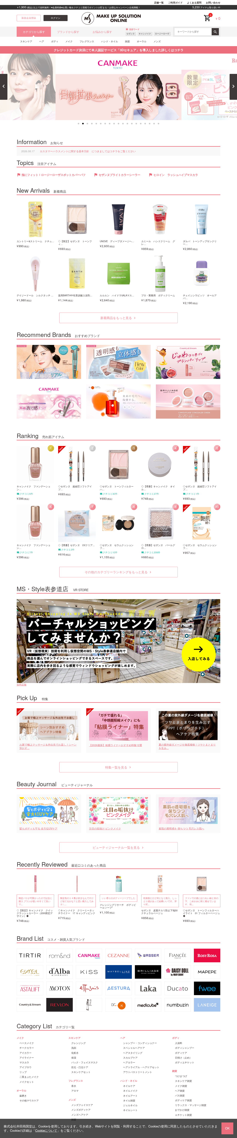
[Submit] (215, 31)
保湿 (73, 1057)
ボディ (54, 41)
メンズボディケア (81, 1109)
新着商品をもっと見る (118, 318)
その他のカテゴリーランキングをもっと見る (118, 572)
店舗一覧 (159, 2)
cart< (207, 15)
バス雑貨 (180, 1095)
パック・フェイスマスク (84, 1062)
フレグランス (87, 41)
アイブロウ (25, 1067)
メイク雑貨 (181, 1086)
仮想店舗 (21, 684)
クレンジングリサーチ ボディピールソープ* (118, 906)
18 (154, 123)
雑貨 (127, 41)
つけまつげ (181, 1076)
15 (140, 123)
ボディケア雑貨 (183, 1100)
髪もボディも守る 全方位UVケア (38, 828)
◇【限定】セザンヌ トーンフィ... (75, 243)
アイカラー (25, 1052)
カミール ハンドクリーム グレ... (158, 243)
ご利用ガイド (175, 2)
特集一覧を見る (118, 767)
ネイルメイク (130, 1090)
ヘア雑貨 (180, 1090)
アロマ (75, 1090)
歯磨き (23, 1095)
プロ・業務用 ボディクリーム (158, 295)
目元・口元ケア (79, 1067)
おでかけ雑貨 (182, 1110)
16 (145, 123)
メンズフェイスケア (82, 1105)
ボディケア (181, 1052)
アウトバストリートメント (137, 1072)
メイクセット (26, 1082)
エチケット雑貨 (183, 1115)
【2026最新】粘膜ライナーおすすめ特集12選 (115, 745)
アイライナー (26, 1057)
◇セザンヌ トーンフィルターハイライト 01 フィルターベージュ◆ (201, 913)
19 (158, 123)
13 (132, 123)
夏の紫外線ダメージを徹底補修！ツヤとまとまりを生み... (187, 746)
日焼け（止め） (183, 1057)
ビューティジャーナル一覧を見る (119, 847)
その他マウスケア (29, 1100)
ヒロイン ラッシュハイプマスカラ (175, 175)
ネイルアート (130, 1095)
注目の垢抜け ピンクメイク (105, 828)
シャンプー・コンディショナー (140, 1043)
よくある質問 (194, 2)
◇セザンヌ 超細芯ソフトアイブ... (75, 488)
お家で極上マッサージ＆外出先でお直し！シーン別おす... (47, 746)
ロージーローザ (162, 33)
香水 (73, 1086)
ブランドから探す (68, 32)
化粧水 (75, 1052)
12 (127, 123)
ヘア (41, 41)
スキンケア (26, 41)
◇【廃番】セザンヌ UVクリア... (76, 545)
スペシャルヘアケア (134, 1048)
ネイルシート (130, 1110)
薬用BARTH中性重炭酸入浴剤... (75, 295)
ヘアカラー (129, 1062)
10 (118, 123)
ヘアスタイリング (132, 1052)
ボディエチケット (184, 1062)
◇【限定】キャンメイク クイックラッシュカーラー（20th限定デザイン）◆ (35, 913)
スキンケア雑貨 (183, 1081)
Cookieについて (46, 1130)
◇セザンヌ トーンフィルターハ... (116, 488)
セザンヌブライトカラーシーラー (119, 175)
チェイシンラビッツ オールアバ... (200, 297)
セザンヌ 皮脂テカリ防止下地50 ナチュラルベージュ (160, 912)
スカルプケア (130, 1057)
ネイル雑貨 (129, 1100)
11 (123, 123)
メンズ (157, 41)
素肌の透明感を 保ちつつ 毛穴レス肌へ (181, 828)
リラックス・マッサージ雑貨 (190, 1105)
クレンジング (78, 1043)
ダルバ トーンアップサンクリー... (200, 243)
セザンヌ (130, 33)
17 (149, 123)
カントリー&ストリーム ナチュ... (35, 241)
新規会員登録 (28, 18)
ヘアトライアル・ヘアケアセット (141, 1067)
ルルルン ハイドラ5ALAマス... (117, 295)
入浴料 (178, 1043)
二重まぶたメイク (29, 1077)
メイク (69, 41)
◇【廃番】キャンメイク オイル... (158, 488)
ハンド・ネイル (109, 41)
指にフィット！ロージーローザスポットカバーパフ (54, 175)
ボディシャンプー (184, 1048)
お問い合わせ (213, 2)
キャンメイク (145, 33)
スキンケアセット (81, 1072)
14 (136, 123)
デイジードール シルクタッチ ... (35, 295)
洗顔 (73, 1048)
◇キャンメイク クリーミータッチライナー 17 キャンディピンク (76, 912)
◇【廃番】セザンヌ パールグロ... (158, 546)
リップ (23, 1072)
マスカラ (24, 1062)
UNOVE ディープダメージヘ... (117, 241)
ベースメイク (26, 1043)
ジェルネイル (130, 1105)
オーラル (141, 41)
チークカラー (26, 1048)
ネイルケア (129, 1086)
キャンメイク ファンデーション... (33, 488)
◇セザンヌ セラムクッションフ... (116, 546)
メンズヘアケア (79, 1114)
